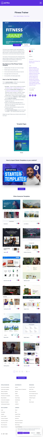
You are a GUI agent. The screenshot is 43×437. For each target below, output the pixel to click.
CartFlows (17, 395)
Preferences (33, 432)
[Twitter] (3, 433)
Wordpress (35, 67)
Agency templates (4, 391)
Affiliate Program (32, 397)
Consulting (37, 79)
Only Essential (26, 432)
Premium (30, 85)
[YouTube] (6, 433)
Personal (32, 62)
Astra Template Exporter (33, 393)
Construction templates (5, 399)
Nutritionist (35, 73)
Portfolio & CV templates (5, 395)
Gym (33, 74)
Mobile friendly (36, 68)
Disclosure (17, 418)
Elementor (31, 67)
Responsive (31, 68)
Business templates (4, 393)
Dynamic (30, 70)
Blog (16, 412)
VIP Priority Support (4, 420)
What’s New (31, 389)
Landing (38, 83)
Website (34, 80)
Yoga (39, 73)
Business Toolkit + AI (19, 87)
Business (30, 61)
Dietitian (37, 71)
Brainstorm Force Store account (12, 90)
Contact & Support (4, 418)
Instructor (33, 71)
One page (35, 83)
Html (33, 70)
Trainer (30, 71)
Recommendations (32, 391)
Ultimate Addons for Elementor (20, 389)
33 (26, 371)
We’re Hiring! (17, 424)
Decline (38, 432)
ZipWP (16, 393)
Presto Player (17, 397)
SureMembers (17, 399)
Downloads (3, 412)
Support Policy (17, 414)
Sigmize (16, 391)
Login (2, 410)
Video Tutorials (3, 416)
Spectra (16, 387)
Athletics (30, 76)
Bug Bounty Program (18, 422)
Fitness (30, 74)
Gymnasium (36, 74)
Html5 (36, 70)
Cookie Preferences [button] (18, 426)
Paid (35, 85)
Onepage (33, 82)
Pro (33, 85)
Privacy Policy (17, 416)
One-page (37, 82)
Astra (33, 79)
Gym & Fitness (35, 61)
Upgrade (2, 414)
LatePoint (17, 404)
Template (34, 77)
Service (36, 76)
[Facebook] (1, 433)
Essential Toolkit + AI (10, 87)
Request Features (4, 426)
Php (37, 70)
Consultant (31, 80)
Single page (31, 83)
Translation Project (32, 395)
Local (37, 77)
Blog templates (3, 397)
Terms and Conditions (19, 420)
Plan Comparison (4, 424)
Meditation (31, 73)
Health (34, 76)
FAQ (30, 399)
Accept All (20, 432)
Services (30, 77)
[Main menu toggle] (40, 3)
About (16, 410)
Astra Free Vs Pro (4, 422)
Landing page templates (5, 404)
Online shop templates (5, 389)
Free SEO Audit (32, 387)
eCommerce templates (5, 387)
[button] (21, 174)
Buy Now (26, 44)
